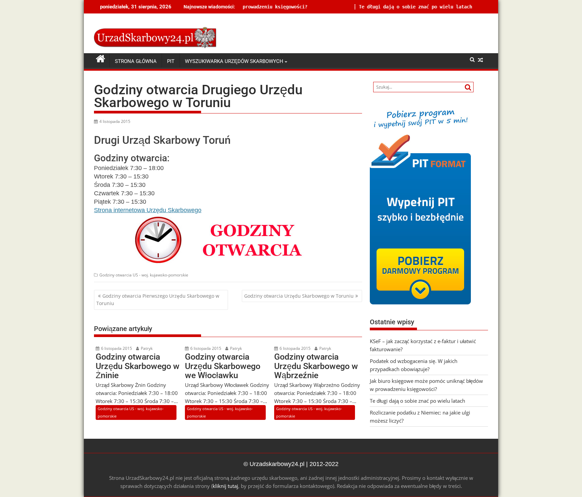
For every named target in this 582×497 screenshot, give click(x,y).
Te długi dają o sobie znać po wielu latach (383, 6)
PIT (170, 61)
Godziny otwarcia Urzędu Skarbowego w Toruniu (299, 296)
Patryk (146, 348)
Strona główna (136, 61)
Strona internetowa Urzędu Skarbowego (147, 210)
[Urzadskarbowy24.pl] (100, 59)
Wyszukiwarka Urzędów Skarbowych (234, 61)
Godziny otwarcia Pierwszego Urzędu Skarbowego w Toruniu (157, 299)
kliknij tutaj (225, 486)
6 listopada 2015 (116, 348)
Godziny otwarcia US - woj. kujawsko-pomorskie (143, 275)
